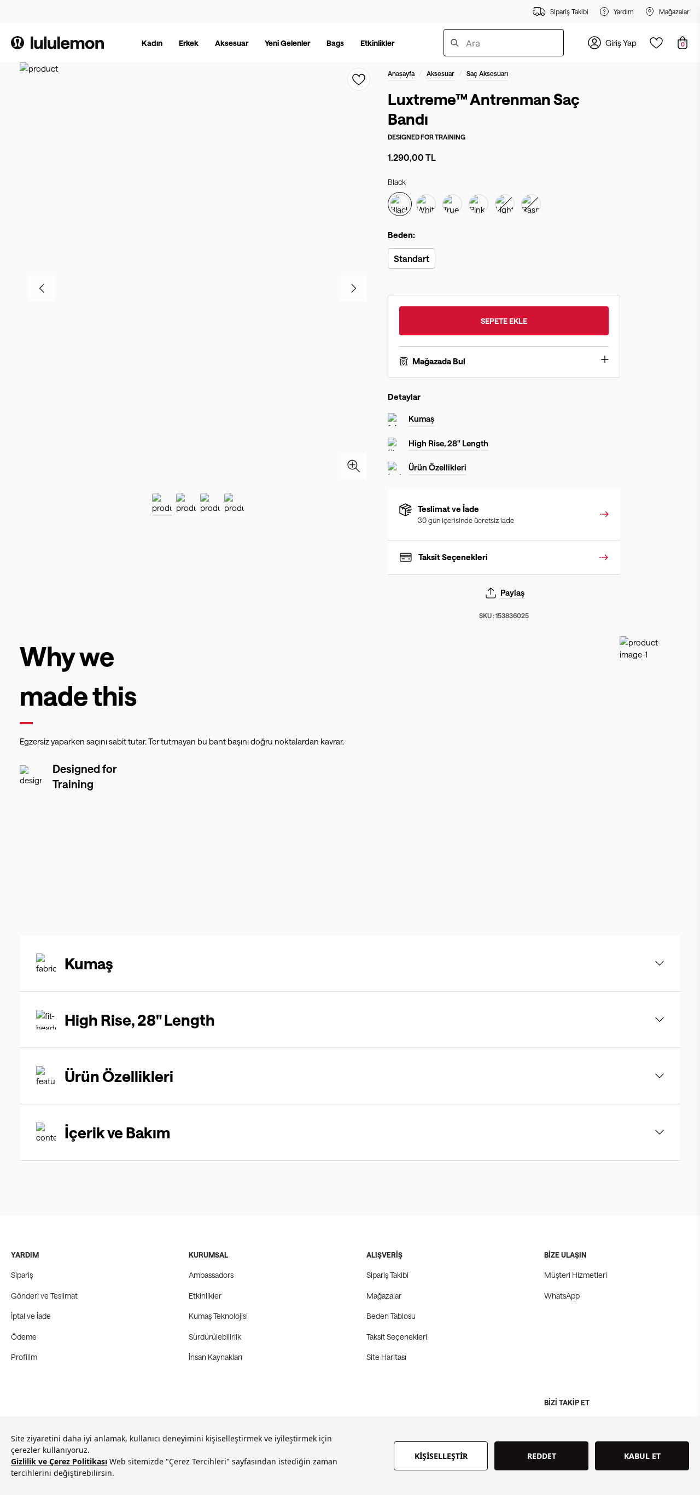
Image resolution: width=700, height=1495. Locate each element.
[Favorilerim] (656, 42)
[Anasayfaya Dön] (57, 42)
